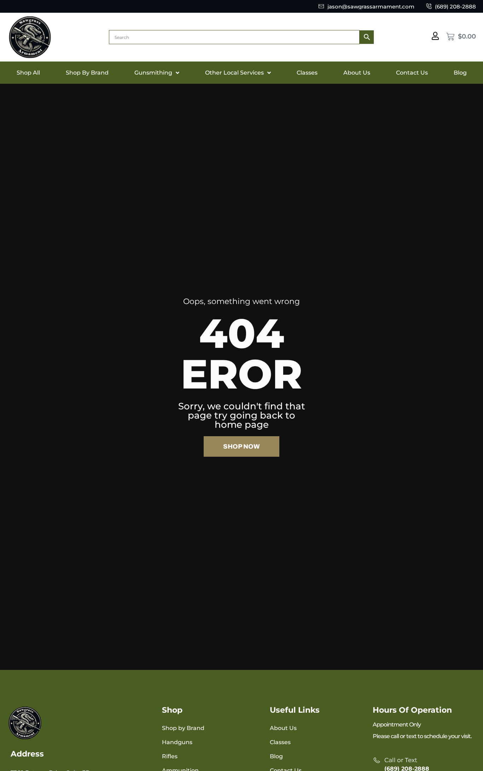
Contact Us (412, 72)
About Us (356, 72)
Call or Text (400, 760)
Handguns (177, 742)
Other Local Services (234, 72)
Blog (460, 72)
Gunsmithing (153, 72)
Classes (307, 72)
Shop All (28, 72)
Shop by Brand (183, 728)
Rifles (170, 756)
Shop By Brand (87, 72)
